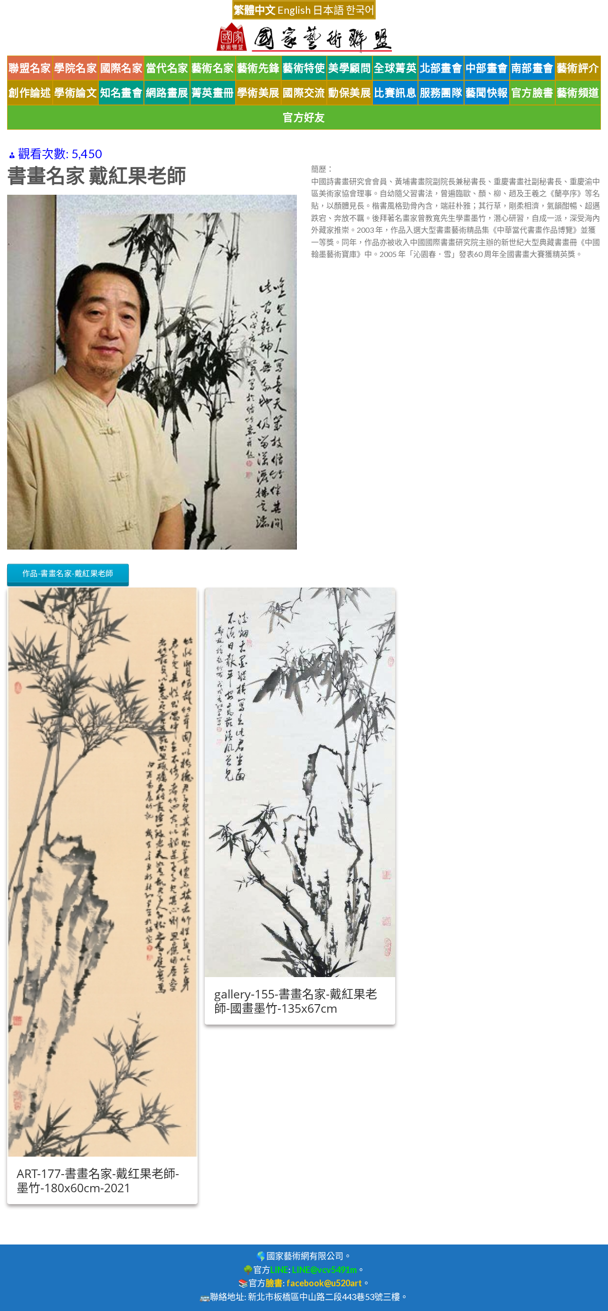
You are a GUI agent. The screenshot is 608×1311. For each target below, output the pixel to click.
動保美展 (349, 92)
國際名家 (121, 68)
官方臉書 (532, 92)
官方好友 (304, 117)
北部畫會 (441, 68)
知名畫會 (121, 92)
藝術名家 (212, 68)
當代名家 (167, 68)
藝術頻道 (578, 92)
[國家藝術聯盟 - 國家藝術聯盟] (304, 38)
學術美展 (258, 92)
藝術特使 (304, 68)
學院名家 (75, 68)
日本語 (328, 9)
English (294, 9)
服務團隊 (441, 92)
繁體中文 (255, 9)
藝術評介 (578, 68)
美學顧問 (349, 68)
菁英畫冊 (212, 92)
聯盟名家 (30, 68)
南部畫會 (532, 68)
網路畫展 (167, 92)
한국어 (360, 9)
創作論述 (30, 92)
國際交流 (304, 92)
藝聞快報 (487, 92)
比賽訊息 (395, 92)
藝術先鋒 (258, 68)
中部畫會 (487, 68)
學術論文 (75, 92)
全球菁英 (395, 68)
